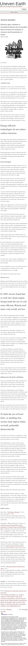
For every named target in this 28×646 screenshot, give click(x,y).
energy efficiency (11, 598)
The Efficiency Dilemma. (13, 512)
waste (7, 606)
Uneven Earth (13, 3)
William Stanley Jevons (15, 606)
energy (16, 596)
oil (16, 602)
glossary (2, 600)
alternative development (9, 594)
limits (14, 602)
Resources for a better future (12, 591)
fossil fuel (23, 598)
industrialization (23, 600)
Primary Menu (14, 12)
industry (2, 602)
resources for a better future (12, 604)
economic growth (10, 596)
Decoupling (24, 609)
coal (17, 594)
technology (3, 606)
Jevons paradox (8, 602)
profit (19, 602)
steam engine (22, 604)
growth (6, 600)
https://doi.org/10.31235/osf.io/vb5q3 (15, 546)
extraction (18, 598)
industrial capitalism (13, 600)
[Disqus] (14, 628)
